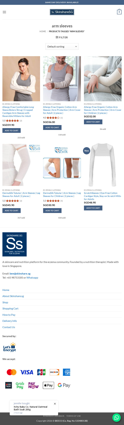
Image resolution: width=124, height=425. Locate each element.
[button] (4, 12)
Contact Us (8, 327)
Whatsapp (32, 277)
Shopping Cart (10, 308)
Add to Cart (11, 130)
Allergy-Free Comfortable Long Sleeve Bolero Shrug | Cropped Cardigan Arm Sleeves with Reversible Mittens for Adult (18, 111)
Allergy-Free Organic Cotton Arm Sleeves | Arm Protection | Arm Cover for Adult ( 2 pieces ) (62, 110)
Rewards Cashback (53, 416)
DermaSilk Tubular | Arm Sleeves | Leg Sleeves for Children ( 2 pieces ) (62, 194)
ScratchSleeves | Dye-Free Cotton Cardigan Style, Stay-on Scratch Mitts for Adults (102, 196)
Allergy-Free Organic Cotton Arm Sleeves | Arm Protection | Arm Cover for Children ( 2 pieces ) (102, 110)
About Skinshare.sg (13, 296)
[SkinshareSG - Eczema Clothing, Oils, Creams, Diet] (62, 12)
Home (43, 31)
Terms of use (73, 416)
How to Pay (8, 314)
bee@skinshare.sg (20, 273)
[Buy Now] (34, 408)
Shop (5, 302)
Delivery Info (9, 320)
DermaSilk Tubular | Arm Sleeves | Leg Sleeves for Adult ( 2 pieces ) (21, 194)
